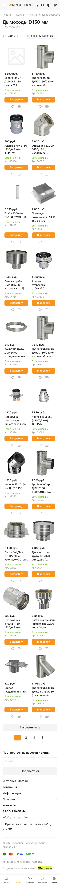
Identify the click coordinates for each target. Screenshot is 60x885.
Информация (12, 793)
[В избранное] (13, 106)
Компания (10, 787)
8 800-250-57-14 (14, 811)
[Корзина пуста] (55, 5)
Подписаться (30, 771)
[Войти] (48, 5)
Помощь (9, 799)
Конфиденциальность (16, 861)
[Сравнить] (20, 106)
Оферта (37, 861)
